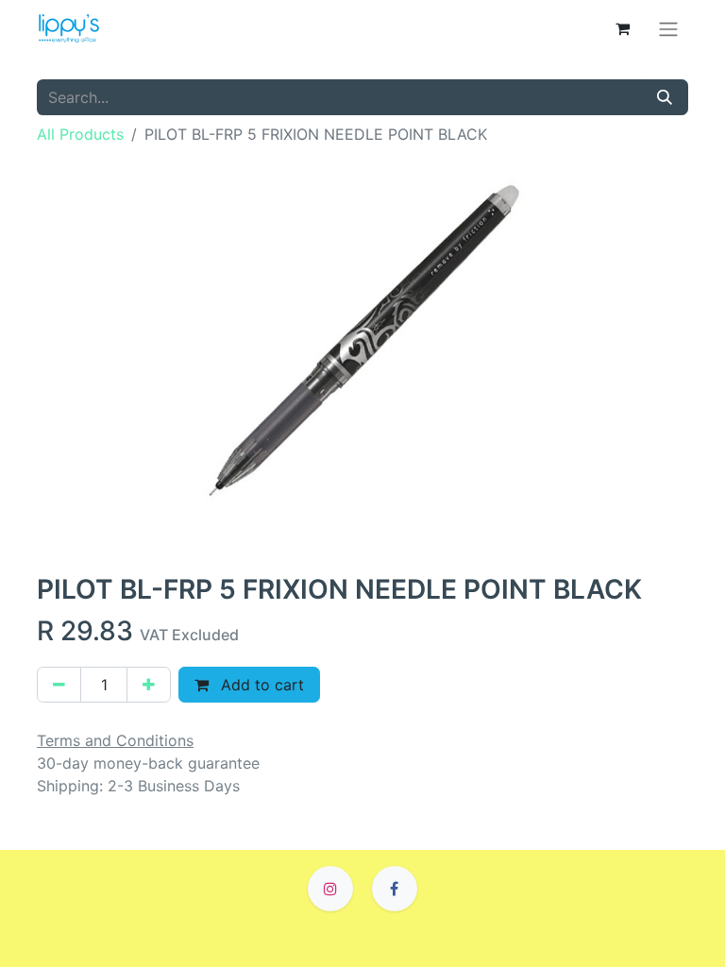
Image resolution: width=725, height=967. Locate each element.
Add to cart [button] (260, 684)
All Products (80, 134)
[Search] (664, 97)
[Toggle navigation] (668, 28)
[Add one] (148, 685)
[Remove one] (59, 685)
